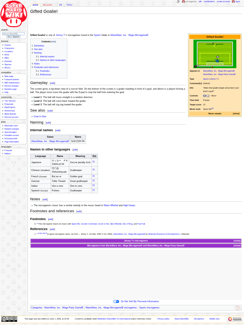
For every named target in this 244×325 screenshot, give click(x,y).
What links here (11, 126)
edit (52, 83)
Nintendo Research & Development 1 (164, 234)
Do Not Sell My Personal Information (140, 301)
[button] (236, 113)
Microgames (93, 245)
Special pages (10, 132)
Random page (10, 89)
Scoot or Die (103, 224)
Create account (223, 1)
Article (35, 5)
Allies (6, 58)
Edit (60, 5)
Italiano (7, 153)
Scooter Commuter (89, 224)
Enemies (8, 61)
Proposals (8, 104)
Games (7, 45)
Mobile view (215, 319)
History (70, 5)
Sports (206, 79)
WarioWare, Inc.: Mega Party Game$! (219, 74)
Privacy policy (163, 319)
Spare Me (75, 224)
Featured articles (11, 79)
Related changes (11, 129)
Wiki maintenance (12, 83)
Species (7, 64)
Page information (11, 142)
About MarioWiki (182, 319)
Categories (36, 307)
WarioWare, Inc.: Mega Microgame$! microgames (111, 307)
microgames (141, 241)
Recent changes (11, 86)
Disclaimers (199, 319)
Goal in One (40, 116)
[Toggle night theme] (178, 1)
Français (8, 150)
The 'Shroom (10, 101)
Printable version (11, 135)
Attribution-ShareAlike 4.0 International (114, 319)
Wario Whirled (111, 205)
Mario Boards (10, 114)
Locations (8, 51)
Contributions (209, 1)
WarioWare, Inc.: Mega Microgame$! (219, 71)
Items (6, 55)
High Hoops (129, 205)
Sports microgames (149, 307)
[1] (94, 161)
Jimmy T (128, 241)
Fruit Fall (141, 224)
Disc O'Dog (128, 224)
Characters (9, 48)
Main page (8, 76)
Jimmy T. (214, 79)
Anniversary (9, 111)
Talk (200, 1)
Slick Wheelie (115, 224)
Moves (7, 68)
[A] (212, 108)
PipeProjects (9, 107)
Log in (237, 1)
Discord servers (11, 117)
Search (4, 30)
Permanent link (10, 138)
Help (6, 92)
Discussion (47, 5)
